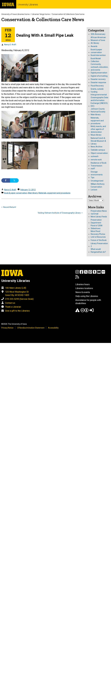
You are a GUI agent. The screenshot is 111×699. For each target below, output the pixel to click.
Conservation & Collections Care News (42, 19)
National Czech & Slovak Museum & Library (98, 141)
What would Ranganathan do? (98, 250)
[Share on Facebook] (5, 180)
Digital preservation (99, 73)
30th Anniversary (98, 34)
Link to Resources (98, 237)
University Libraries (28, 4)
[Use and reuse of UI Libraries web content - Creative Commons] (84, 311)
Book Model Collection (96, 59)
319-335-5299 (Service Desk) (19, 299)
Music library (96, 135)
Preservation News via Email (99, 212)
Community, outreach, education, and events (99, 67)
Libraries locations (84, 288)
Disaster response (98, 82)
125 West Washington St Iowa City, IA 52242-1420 (17, 293)
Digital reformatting (99, 76)
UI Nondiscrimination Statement (30, 328)
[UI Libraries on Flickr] (103, 273)
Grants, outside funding (97, 90)
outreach (94, 156)
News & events (82, 292)
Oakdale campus (98, 150)
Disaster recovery (98, 79)
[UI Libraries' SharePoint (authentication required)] (91, 311)
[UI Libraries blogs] (77, 278)
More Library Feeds (99, 217)
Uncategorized (97, 181)
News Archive (96, 147)
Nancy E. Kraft (10, 44)
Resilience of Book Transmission (98, 164)
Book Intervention (98, 55)
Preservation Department (96, 221)
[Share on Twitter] (14, 180)
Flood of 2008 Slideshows (96, 226)
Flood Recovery (97, 86)
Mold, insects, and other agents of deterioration (98, 129)
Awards (94, 46)
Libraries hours (82, 284)
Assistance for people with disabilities (88, 302)
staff (93, 168)
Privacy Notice (7, 328)
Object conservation (99, 153)
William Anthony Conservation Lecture (98, 187)
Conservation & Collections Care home (68, 14)
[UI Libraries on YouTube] (99, 273)
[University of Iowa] (8, 4)
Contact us (10, 303)
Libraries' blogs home (41, 14)
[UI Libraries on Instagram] (77, 273)
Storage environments (97, 173)
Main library (33, 193)
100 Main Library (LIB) (15, 288)
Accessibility (53, 328)
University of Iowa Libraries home (15, 14)
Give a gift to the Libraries (17, 310)
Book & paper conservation (15, 193)
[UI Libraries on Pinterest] (90, 273)
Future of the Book (99, 240)
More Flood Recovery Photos (98, 232)
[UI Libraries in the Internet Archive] (77, 311)
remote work (96, 160)
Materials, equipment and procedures (54, 193)
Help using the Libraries (86, 296)
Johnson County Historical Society (98, 110)
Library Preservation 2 (99, 244)
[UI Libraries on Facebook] (81, 273)
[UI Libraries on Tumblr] (94, 273)
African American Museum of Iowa (98, 38)
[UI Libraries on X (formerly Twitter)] (86, 273)
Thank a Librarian (13, 307)
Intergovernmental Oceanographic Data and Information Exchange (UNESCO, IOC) (99, 100)
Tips (92, 177)
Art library (95, 43)
